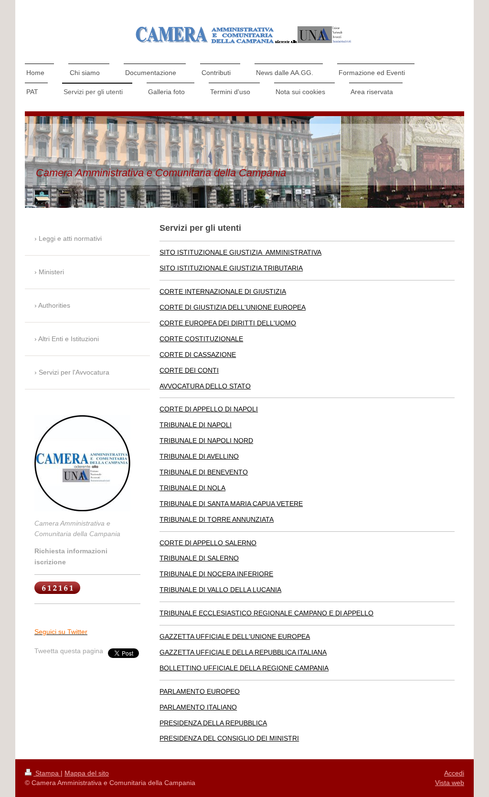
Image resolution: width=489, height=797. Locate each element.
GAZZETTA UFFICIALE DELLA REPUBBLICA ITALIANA (243, 652)
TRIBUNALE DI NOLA (192, 488)
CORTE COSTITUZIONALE (201, 339)
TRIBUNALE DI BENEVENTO (203, 472)
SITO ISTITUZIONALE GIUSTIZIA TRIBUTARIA (231, 268)
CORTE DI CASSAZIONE (197, 354)
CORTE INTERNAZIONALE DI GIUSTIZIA (222, 291)
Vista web (449, 782)
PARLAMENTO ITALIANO (198, 707)
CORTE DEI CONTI (189, 370)
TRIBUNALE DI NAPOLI (195, 425)
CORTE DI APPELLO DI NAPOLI (208, 409)
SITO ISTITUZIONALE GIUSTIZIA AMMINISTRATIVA (240, 252)
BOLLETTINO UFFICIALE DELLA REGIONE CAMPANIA (244, 668)
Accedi (454, 773)
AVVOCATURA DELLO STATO (205, 386)
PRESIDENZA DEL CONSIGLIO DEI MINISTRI (229, 738)
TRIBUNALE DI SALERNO (199, 558)
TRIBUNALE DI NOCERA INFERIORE (216, 574)
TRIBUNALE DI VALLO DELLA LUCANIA (220, 589)
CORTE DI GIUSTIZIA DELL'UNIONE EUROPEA (232, 307)
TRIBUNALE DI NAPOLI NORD (206, 440)
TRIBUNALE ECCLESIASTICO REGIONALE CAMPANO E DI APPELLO (266, 613)
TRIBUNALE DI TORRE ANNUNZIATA (216, 519)
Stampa (47, 773)
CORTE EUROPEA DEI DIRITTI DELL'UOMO (227, 323)
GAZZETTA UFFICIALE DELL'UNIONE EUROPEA (234, 636)
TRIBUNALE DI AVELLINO (199, 456)
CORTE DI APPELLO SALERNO (207, 543)
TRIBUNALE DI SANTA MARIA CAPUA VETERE (231, 503)
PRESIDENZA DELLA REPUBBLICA (213, 723)
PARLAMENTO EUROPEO (199, 691)
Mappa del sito (86, 773)
